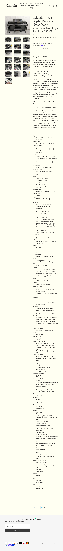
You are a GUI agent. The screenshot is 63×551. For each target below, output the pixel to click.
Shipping (42, 37)
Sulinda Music (46, 543)
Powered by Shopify (54, 543)
